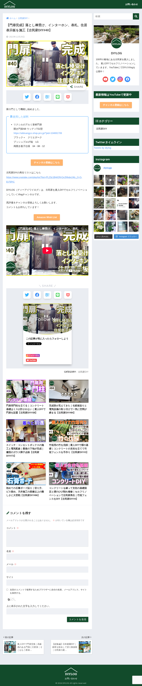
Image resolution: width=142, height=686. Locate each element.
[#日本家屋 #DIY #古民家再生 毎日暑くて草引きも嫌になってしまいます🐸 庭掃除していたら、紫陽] (122, 180)
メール (11, 564)
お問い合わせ (131, 4)
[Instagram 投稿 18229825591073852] (134, 227)
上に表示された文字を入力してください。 (28, 606)
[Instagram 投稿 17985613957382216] (122, 227)
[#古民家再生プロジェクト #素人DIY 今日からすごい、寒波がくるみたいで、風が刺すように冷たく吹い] (99, 203)
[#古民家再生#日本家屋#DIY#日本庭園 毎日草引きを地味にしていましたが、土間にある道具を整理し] (134, 215)
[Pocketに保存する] (68, 97)
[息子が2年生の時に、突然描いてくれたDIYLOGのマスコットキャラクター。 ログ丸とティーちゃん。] (110, 203)
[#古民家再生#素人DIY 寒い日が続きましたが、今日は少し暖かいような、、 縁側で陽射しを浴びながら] (134, 192)
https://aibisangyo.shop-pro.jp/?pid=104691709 (38, 133)
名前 (10, 551)
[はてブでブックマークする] (47, 97)
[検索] (136, 16)
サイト (9, 577)
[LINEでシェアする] (57, 97)
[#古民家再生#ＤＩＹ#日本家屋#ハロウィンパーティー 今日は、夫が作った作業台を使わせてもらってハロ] (99, 215)
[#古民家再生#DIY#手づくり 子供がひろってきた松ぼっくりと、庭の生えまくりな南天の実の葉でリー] (110, 227)
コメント (12, 528)
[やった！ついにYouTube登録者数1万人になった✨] (122, 203)
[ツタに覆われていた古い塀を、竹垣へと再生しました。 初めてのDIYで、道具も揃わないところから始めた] (110, 180)
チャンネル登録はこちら (47, 162)
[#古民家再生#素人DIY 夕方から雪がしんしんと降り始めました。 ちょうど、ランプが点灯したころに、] (122, 192)
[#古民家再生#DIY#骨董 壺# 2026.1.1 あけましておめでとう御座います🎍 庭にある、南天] (99, 180)
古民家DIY (83, 371)
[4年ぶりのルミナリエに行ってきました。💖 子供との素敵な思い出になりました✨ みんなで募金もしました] (134, 203)
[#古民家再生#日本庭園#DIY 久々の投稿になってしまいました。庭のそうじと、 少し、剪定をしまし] (99, 227)
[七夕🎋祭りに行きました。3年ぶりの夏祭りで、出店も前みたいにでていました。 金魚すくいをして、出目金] (110, 215)
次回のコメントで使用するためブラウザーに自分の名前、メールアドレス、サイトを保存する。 (48, 591)
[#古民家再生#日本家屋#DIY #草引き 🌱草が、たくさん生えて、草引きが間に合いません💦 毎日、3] (134, 180)
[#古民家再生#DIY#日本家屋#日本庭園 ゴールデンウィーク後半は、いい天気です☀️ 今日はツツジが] (110, 192)
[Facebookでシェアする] (37, 97)
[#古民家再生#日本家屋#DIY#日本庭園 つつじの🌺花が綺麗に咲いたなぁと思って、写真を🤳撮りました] (99, 192)
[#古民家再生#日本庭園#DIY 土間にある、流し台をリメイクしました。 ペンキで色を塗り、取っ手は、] (122, 215)
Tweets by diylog (102, 148)
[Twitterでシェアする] (27, 97)
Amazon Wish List (47, 217)
